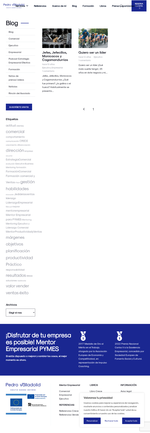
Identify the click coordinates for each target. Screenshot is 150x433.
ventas (12, 292)
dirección (15, 150)
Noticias (13, 86)
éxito (24, 292)
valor (10, 285)
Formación (14, 69)
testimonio (22, 281)
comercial (15, 131)
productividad (19, 257)
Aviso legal (126, 391)
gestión (27, 181)
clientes (20, 125)
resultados (16, 275)
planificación (18, 250)
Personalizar (92, 420)
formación (21, 167)
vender (22, 285)
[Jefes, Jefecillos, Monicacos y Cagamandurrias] (56, 38)
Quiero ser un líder (92, 52)
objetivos (14, 243)
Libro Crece (96, 391)
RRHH (30, 276)
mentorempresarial (17, 210)
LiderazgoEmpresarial (19, 202)
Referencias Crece (69, 410)
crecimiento (11, 145)
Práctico (14, 264)
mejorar (16, 206)
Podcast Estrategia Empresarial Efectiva (19, 60)
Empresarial (15, 52)
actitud (11, 125)
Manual (9, 207)
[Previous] (84, 109)
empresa (29, 151)
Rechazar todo (111, 420)
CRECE (24, 140)
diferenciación (23, 145)
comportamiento (15, 136)
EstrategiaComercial (18, 159)
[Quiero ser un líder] (93, 38)
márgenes (15, 236)
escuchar (9, 156)
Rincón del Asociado (19, 93)
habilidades (17, 188)
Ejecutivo (13, 45)
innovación (10, 194)
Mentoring (26, 219)
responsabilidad (15, 269)
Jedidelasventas (24, 194)
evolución (10, 163)
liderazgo (11, 198)
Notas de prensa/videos (16, 77)
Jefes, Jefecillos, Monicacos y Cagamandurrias (55, 56)
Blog (11, 31)
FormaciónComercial (18, 171)
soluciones (11, 280)
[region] (112, 410)
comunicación (12, 141)
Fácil (18, 182)
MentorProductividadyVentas (24, 231)
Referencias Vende (69, 414)
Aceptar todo (131, 420)
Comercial (14, 38)
